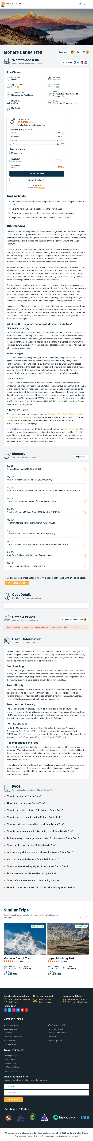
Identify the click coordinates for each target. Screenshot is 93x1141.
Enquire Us (73, 627)
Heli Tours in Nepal (11, 1067)
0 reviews (41, 188)
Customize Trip (10, 1044)
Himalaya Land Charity (57, 1033)
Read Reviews (10, 1040)
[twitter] (78, 62)
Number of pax (15, 160)
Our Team (8, 1033)
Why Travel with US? (56, 1025)
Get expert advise (77, 999)
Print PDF (81, 52)
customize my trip (17, 583)
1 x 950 (14, 166)
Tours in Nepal (10, 1059)
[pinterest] (82, 62)
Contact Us (53, 1036)
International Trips (11, 1071)
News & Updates (55, 1040)
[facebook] (75, 62)
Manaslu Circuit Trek (17, 958)
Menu (85, 4)
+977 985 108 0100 (19, 999)
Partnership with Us (56, 1029)
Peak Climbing (10, 1063)
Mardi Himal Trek (70, 429)
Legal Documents (11, 1029)
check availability (36, 180)
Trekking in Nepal (11, 1055)
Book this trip (37, 173)
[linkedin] (86, 62)
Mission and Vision (11, 1025)
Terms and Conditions (13, 1036)
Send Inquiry (64, 52)
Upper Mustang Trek (61, 958)
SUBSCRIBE (13, 1099)
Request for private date (72, 619)
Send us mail (45, 999)
